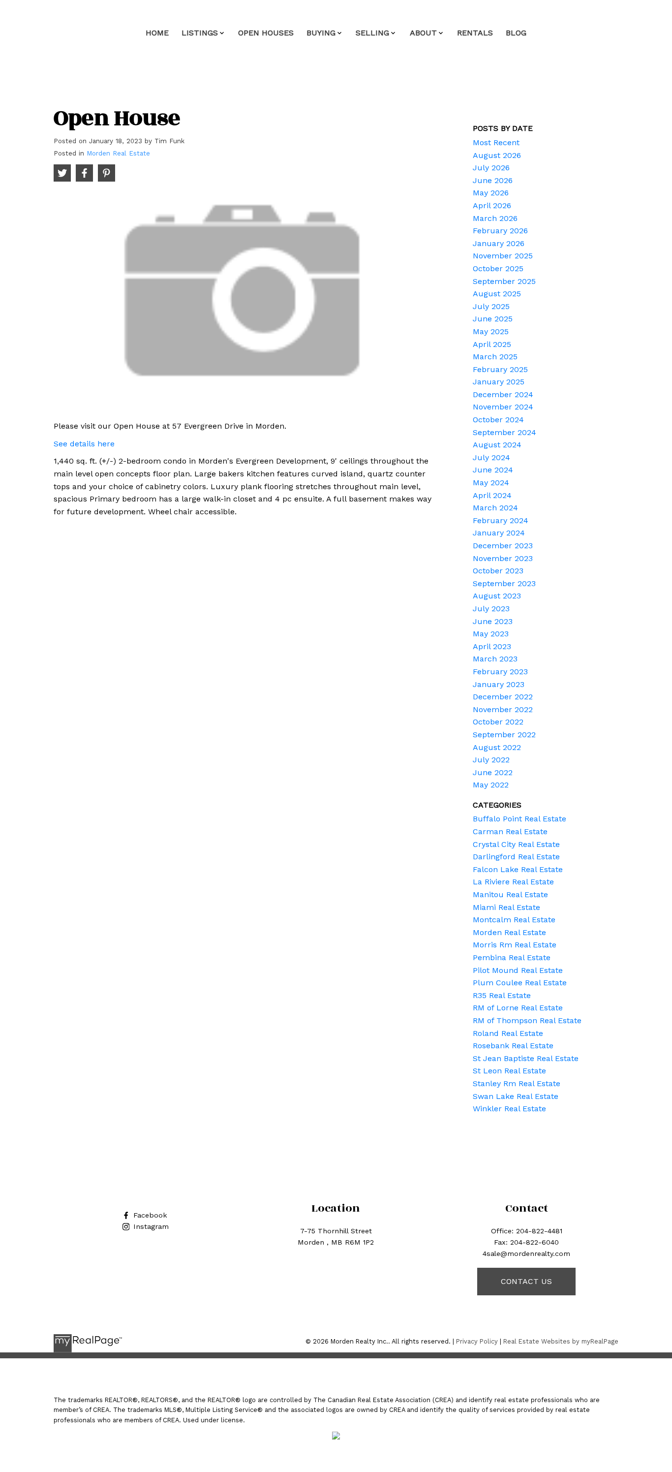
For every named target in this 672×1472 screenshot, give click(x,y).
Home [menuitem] (157, 32)
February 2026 (500, 230)
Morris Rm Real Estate (514, 944)
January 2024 (499, 532)
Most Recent (496, 142)
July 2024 (491, 457)
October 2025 (498, 268)
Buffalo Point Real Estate (519, 818)
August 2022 (497, 747)
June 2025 (493, 318)
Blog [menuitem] (516, 32)
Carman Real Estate (510, 831)
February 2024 (500, 520)
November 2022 (503, 709)
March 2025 (495, 356)
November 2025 (503, 255)
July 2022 (491, 759)
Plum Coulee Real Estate (520, 982)
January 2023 (498, 684)
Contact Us (526, 1281)
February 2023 (500, 671)
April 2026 (492, 205)
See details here (84, 443)
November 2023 (503, 558)
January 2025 (498, 381)
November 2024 (503, 406)
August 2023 (497, 595)
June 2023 (493, 621)
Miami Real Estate (506, 907)
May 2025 (491, 331)
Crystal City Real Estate (516, 844)
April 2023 (492, 646)
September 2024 (504, 432)
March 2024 (495, 507)
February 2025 (500, 369)
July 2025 (491, 306)
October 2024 (498, 419)
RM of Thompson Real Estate (527, 1020)
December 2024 (503, 394)
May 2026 (491, 192)
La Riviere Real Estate (513, 881)
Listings (200, 32)
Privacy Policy (477, 1341)
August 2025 (497, 293)
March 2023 (495, 658)
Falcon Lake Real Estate (518, 869)
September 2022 (504, 734)
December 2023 (503, 545)
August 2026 (497, 155)
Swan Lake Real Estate (515, 1096)
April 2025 (492, 344)
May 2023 (491, 633)
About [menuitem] (423, 32)
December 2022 (503, 696)
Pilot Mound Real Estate (518, 970)
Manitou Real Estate (510, 894)
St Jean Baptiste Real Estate (526, 1058)
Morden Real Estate (118, 153)
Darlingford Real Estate (516, 856)
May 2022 (491, 784)
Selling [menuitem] (372, 32)
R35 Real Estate (502, 995)
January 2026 (498, 243)
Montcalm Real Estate (514, 919)
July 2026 (491, 167)
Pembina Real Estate (511, 957)
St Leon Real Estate (509, 1070)
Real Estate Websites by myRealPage (560, 1341)
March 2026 (495, 218)
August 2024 (497, 444)
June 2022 (493, 772)
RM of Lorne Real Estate (518, 1007)
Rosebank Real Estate (513, 1045)
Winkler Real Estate (509, 1108)
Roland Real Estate (508, 1033)
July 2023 (491, 608)
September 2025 (504, 281)
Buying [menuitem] (321, 32)
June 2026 (493, 180)
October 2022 (498, 721)
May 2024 (491, 482)
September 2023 (504, 583)
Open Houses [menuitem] (266, 32)
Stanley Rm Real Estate (516, 1083)
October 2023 (498, 570)
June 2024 (493, 469)
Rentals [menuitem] (475, 32)
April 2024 (492, 495)
